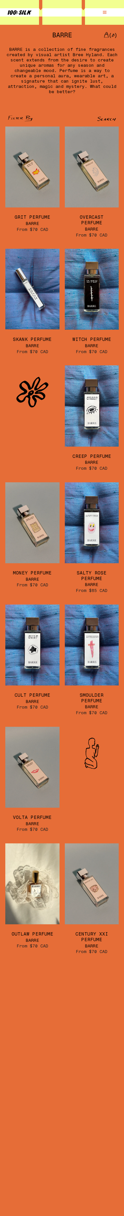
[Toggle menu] (104, 12)
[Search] (90, 119)
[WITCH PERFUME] (92, 289)
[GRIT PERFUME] (32, 167)
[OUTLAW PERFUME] (32, 883)
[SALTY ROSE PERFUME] (92, 522)
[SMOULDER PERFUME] (92, 645)
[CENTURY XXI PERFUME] (92, 883)
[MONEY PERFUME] (32, 522)
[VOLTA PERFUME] (32, 767)
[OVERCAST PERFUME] (92, 167)
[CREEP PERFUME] (92, 405)
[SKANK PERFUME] (32, 289)
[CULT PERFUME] (32, 645)
